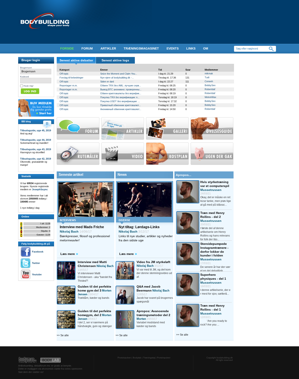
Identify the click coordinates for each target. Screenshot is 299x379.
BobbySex (210, 85)
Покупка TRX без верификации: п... (119, 97)
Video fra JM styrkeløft (153, 262)
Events (173, 48)
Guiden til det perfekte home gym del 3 (94, 288)
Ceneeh (209, 81)
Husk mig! (28, 86)
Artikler (108, 48)
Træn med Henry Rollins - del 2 (212, 215)
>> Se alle (63, 335)
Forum (87, 48)
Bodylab (137, 357)
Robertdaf (210, 89)
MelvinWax (210, 97)
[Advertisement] (31, 291)
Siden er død (107, 81)
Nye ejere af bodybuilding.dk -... (117, 77)
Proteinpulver (124, 357)
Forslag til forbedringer (71, 77)
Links (190, 48)
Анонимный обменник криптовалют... (120, 109)
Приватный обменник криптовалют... (120, 105)
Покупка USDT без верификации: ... (120, 101)
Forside (67, 48)
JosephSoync (40, 189)
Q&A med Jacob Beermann (148, 288)
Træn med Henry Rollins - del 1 (212, 307)
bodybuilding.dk (225, 357)
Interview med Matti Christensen (92, 264)
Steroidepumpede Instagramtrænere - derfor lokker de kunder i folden (214, 249)
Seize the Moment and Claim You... (118, 73)
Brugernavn (26, 67)
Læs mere (67, 254)
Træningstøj (149, 357)
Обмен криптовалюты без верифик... (120, 93)
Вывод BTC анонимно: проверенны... (120, 89)
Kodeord (24, 76)
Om (205, 48)
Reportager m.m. (68, 85)
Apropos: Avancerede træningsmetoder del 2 (153, 313)
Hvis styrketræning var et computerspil (214, 184)
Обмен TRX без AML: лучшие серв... (120, 85)
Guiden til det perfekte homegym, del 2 (94, 313)
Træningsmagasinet (141, 48)
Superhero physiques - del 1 (213, 276)
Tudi (207, 77)
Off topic (64, 73)
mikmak (209, 73)
